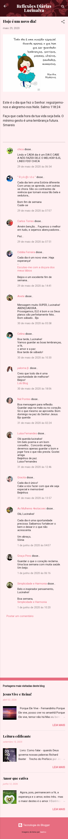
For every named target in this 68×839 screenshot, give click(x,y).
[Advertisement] (34, 646)
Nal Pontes (23, 399)
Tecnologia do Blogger (36, 825)
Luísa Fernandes (27, 433)
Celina (21, 333)
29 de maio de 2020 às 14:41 (34, 285)
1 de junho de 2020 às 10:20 (34, 607)
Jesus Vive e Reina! (17, 694)
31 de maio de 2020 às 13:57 (34, 498)
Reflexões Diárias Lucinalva (34, 8)
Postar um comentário (20, 616)
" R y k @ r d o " (26, 177)
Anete (20, 296)
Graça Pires (24, 555)
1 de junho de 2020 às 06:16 (34, 573)
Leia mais (59, 725)
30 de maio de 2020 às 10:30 (34, 357)
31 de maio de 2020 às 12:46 (34, 467)
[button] (63, 22)
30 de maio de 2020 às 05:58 (34, 323)
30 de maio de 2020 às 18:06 (34, 388)
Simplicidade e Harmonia (32, 583)
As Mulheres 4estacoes (31, 508)
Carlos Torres (25, 221)
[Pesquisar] (63, 7)
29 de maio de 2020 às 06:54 (34, 166)
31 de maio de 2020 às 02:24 (34, 423)
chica (20, 149)
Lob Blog (22, 383)
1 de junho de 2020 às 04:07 (34, 545)
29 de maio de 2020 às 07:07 (34, 210)
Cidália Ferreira (26, 252)
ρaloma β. (23, 368)
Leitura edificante (17, 736)
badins (43, 832)
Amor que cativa (15, 778)
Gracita (21, 477)
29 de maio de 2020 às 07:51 (34, 241)
